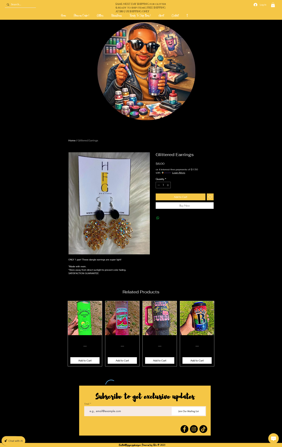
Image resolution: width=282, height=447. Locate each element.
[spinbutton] (163, 185)
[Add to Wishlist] (210, 196)
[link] (273, 4)
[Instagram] (194, 429)
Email (87, 404)
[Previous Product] (63, 334)
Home (72, 140)
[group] (141, 334)
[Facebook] (184, 429)
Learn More (178, 172)
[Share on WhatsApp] (158, 218)
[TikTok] (203, 429)
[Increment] (168, 185)
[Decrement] (158, 185)
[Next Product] (219, 334)
